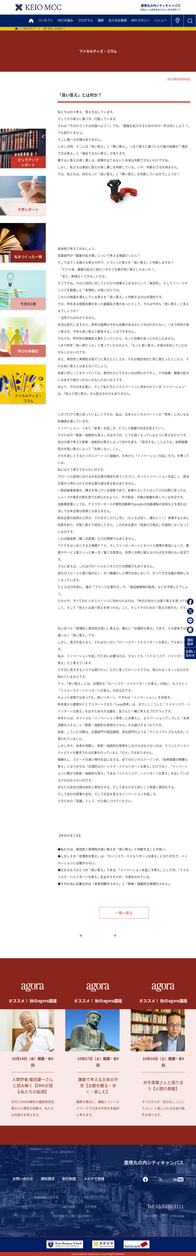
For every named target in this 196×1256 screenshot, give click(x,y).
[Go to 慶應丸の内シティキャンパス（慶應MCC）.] (16, 28)
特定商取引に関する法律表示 (72, 1216)
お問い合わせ (190, 653)
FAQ (24, 1206)
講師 (101, 20)
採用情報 (69, 1206)
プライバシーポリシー (27, 1216)
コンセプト (45, 20)
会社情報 (90, 1206)
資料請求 (190, 642)
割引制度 (69, 1178)
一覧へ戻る (124, 912)
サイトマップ (83, 1197)
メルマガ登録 (94, 1178)
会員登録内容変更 (46, 1197)
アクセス (18, 1197)
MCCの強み (65, 20)
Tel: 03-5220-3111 (165, 1206)
